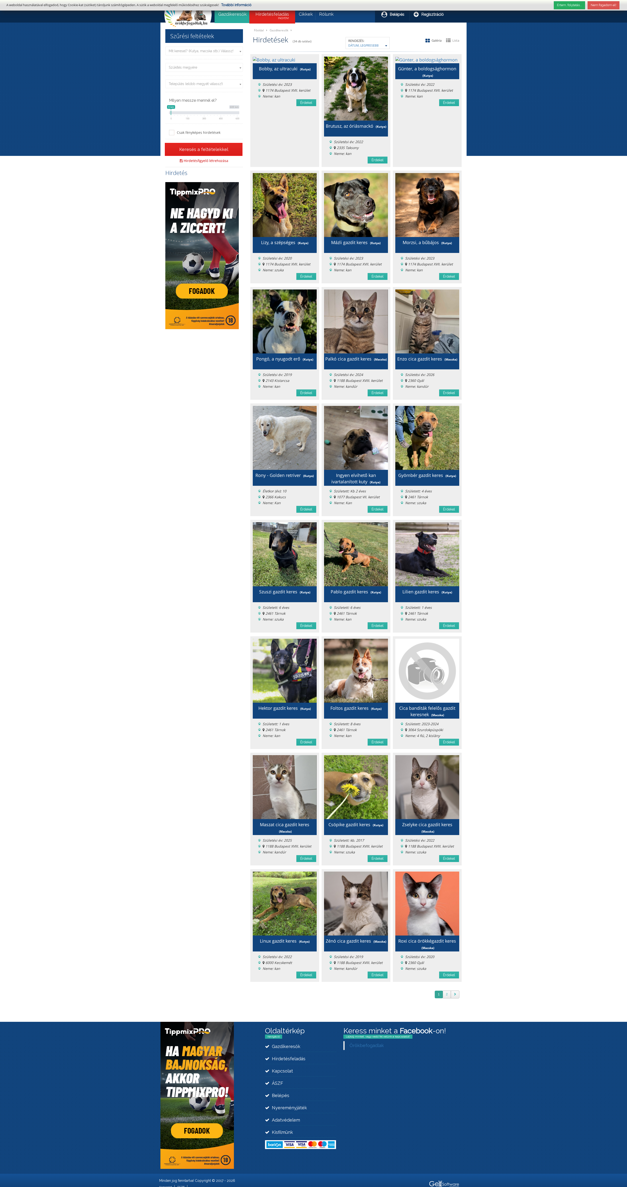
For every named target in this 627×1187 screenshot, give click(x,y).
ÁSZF (277, 1083)
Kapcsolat (282, 1071)
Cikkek (306, 14)
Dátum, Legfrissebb (363, 45)
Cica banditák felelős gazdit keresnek (427, 711)
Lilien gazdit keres (427, 592)
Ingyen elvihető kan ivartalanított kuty (355, 478)
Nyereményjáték (289, 1107)
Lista (455, 40)
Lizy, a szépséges (284, 242)
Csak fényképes (198, 132)
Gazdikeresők (232, 14)
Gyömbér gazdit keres (427, 475)
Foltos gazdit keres (356, 708)
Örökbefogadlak (367, 1045)
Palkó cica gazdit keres (356, 359)
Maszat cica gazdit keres (284, 828)
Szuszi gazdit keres (284, 592)
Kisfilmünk (282, 1132)
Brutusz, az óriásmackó (356, 126)
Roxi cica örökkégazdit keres (427, 944)
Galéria (437, 40)
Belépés (397, 14)
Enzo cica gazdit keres (427, 359)
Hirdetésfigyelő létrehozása (205, 160)
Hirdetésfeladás (272, 16)
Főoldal (259, 30)
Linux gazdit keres (285, 941)
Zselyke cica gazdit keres (427, 828)
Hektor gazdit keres (284, 708)
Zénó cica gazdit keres (356, 941)
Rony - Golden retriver (284, 475)
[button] (203, 149)
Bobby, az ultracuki (285, 69)
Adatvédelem (286, 1120)
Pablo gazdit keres (356, 592)
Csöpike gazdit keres (355, 824)
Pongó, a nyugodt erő (284, 359)
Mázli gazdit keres (356, 242)
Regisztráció (432, 14)
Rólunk (326, 14)
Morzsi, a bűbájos (427, 242)
